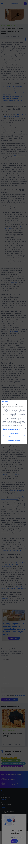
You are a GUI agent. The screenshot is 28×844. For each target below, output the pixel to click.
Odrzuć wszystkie (14, 436)
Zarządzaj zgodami (14, 433)
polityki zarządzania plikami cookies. (11, 429)
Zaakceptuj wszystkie (14, 440)
